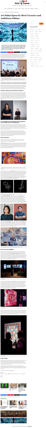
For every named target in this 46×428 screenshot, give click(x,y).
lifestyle (35, 61)
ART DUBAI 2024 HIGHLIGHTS (4, 388)
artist (35, 40)
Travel (29, 8)
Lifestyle (19, 8)
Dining (40, 48)
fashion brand (36, 57)
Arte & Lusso (21, 3)
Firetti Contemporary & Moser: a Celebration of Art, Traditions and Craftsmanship (4, 407)
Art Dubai (9, 396)
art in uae (32, 40)
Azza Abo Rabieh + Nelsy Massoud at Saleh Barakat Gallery (13, 407)
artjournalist (32, 42)
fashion (32, 57)
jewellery (35, 59)
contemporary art (33, 44)
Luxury (26, 8)
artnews (36, 42)
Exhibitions (5, 396)
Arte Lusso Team (13, 21)
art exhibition (36, 33)
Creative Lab (32, 8)
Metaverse (36, 8)
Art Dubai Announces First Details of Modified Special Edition (12, 389)
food (40, 57)
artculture (32, 31)
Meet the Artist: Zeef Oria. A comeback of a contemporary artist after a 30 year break (23, 407)
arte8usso (40, 31)
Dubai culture (37, 53)
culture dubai (37, 46)
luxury (39, 61)
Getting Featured (9, 8)
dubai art (18, 396)
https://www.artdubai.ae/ (11, 370)
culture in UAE (32, 48)
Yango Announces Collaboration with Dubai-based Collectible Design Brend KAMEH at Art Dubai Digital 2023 (21, 390)
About (5, 8)
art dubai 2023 (14, 396)
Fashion (16, 8)
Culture (23, 8)
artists (38, 40)
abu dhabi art (32, 29)
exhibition (38, 55)
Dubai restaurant (33, 55)
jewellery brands (40, 59)
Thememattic (30, 426)
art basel (39, 29)
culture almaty (32, 46)
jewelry (32, 61)
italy (31, 59)
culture (38, 44)
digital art (37, 48)
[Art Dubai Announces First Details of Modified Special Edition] (13, 385)
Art (13, 8)
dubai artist (32, 53)
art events (32, 33)
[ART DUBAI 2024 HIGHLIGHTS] (5, 385)
